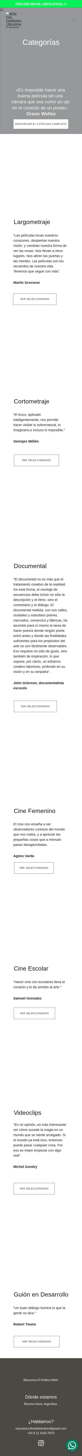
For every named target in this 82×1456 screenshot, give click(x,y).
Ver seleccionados (34, 299)
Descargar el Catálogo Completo (41, 124)
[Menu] (73, 20)
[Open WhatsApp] (72, 1445)
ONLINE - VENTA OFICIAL (46, 3)
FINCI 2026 (22, 3)
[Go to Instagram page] (41, 1443)
